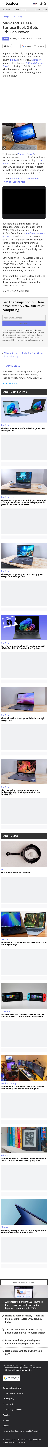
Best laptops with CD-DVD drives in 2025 (23, 1352)
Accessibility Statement (12, 1409)
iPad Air (14, 59)
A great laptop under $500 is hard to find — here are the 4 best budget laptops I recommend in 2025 (24, 1305)
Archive (6, 1420)
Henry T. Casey (18, 38)
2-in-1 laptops (21, 10)
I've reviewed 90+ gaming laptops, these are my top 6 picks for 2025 (23, 1342)
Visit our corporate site (22, 1370)
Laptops (6, 16)
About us (6, 1415)
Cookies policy (9, 1404)
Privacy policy (8, 1399)
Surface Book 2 (26, 153)
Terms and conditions (12, 1388)
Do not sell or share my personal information (21, 1431)
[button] (3, 3)
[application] (24, 201)
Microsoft (36, 59)
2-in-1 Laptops (17, 16)
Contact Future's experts (13, 1393)
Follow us (27, 46)
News (5, 39)
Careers (6, 1426)
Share (9, 46)
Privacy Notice (35, 332)
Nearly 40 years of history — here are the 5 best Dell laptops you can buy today (24, 1319)
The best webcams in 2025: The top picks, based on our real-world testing (25, 1331)
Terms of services (31, 330)
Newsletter (40, 46)
